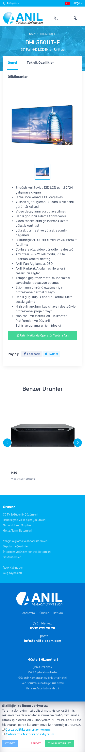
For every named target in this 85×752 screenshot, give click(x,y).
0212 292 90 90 (42, 628)
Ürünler (44, 613)
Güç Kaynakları (12, 573)
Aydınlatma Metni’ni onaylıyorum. (30, 734)
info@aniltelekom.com (42, 641)
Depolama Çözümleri (16, 546)
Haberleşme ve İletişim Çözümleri (24, 520)
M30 (14, 473)
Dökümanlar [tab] (18, 77)
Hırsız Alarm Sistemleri (17, 530)
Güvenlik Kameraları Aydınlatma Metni (42, 678)
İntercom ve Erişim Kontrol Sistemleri (27, 552)
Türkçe (75, 3)
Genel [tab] (12, 63)
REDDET (36, 743)
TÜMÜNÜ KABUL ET (59, 743)
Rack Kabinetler (13, 567)
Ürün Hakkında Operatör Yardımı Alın (44, 335)
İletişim (12, 3)
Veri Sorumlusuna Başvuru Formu (43, 683)
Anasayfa (28, 613)
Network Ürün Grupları (17, 525)
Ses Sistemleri (12, 557)
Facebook (33, 354)
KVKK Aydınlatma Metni (42, 672)
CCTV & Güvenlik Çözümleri (20, 514)
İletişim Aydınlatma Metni (42, 688)
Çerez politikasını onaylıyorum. (28, 729)
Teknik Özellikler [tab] (40, 63)
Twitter (53, 354)
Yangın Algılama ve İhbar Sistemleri (25, 541)
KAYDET (10, 743)
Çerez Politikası (42, 667)
